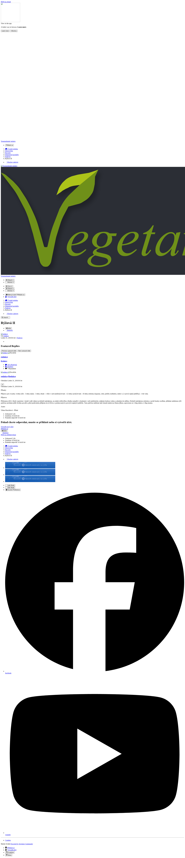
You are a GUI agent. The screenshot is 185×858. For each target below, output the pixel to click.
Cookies (8, 840)
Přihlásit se (4, 429)
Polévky (20, 338)
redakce (6, 336)
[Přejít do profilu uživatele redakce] (4, 334)
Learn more (5, 31)
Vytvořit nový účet (7, 427)
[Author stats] (2, 384)
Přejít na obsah (6, 2)
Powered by (21, 844)
